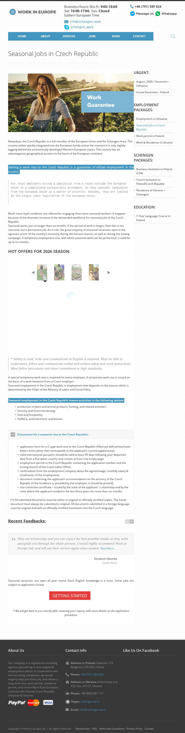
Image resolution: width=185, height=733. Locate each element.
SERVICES (69, 36)
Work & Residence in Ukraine (154, 142)
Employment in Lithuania (151, 119)
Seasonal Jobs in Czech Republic (150, 127)
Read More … (108, 548)
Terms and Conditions (112, 728)
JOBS (92, 36)
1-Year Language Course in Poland (153, 218)
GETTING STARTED (70, 595)
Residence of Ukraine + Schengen (150, 192)
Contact (149, 728)
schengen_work (82, 27)
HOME (22, 36)
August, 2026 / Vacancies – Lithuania (153, 84)
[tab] (71, 434)
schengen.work (90, 701)
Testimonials (82, 728)
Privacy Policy (135, 728)
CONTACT (139, 36)
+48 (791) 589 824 (148, 6)
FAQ (94, 728)
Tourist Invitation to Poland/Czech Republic (150, 182)
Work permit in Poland (150, 136)
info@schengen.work (85, 21)
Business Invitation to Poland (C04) (154, 171)
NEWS (116, 36)
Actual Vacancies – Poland (152, 92)
